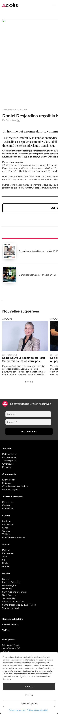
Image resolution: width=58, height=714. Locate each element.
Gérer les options (29, 703)
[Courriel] (18, 120)
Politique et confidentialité (37, 710)
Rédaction (11, 120)
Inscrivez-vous (29, 431)
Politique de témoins (17, 710)
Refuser (29, 695)
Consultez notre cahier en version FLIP (38, 274)
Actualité (7, 319)
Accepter (29, 686)
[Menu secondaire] (54, 5)
